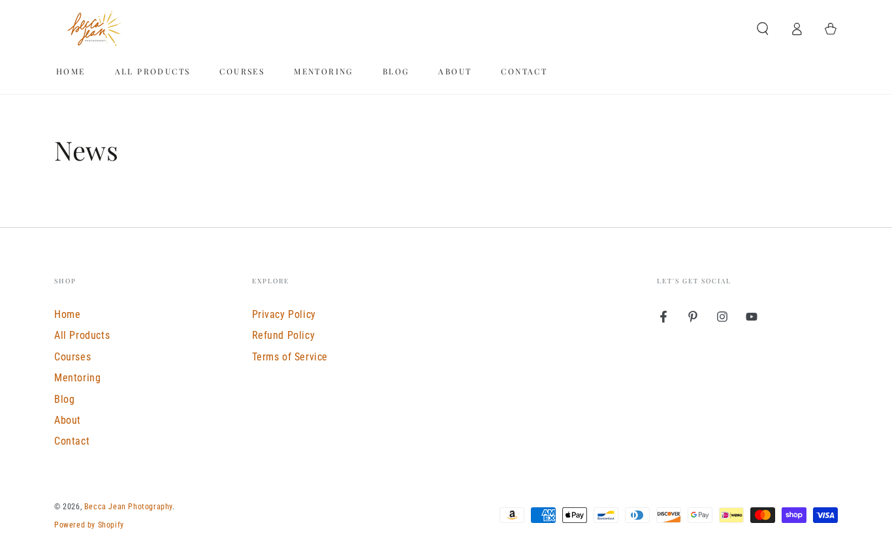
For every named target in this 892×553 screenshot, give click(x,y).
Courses (72, 357)
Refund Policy (283, 335)
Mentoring (77, 377)
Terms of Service (290, 357)
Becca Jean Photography (128, 506)
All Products (82, 335)
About (67, 420)
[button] (763, 28)
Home (67, 314)
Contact (71, 441)
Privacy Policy (284, 314)
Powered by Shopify (89, 524)
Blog (64, 399)
